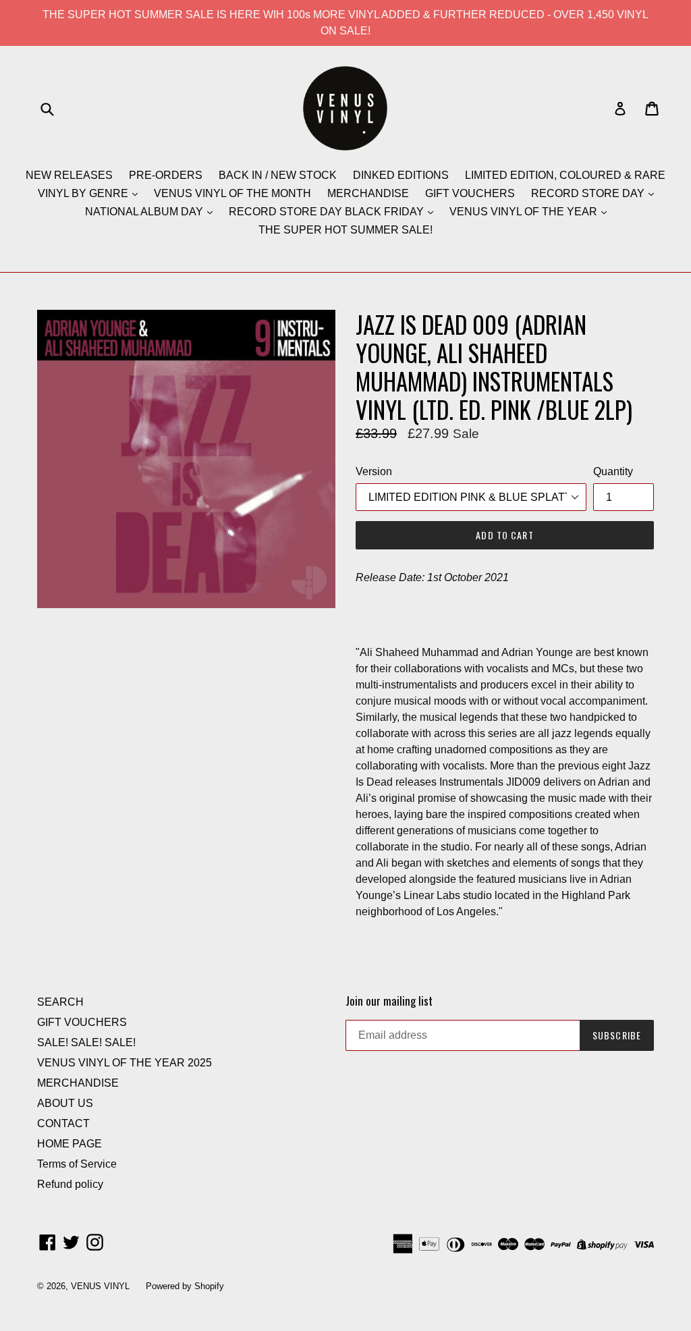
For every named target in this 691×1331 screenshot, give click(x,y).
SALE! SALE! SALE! (86, 1042)
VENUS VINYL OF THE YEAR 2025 (124, 1062)
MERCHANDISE (368, 193)
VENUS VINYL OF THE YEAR (524, 211)
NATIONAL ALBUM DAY (145, 211)
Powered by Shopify (185, 1286)
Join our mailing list (389, 1001)
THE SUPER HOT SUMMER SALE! (345, 230)
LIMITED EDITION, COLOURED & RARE (565, 175)
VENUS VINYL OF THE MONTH (232, 193)
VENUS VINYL (100, 1286)
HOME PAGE (69, 1143)
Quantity (613, 471)
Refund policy (70, 1184)
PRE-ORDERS (165, 175)
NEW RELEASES (69, 175)
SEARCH (60, 1002)
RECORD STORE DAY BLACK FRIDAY (327, 211)
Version (374, 471)
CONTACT (63, 1123)
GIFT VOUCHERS (470, 193)
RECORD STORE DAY (589, 193)
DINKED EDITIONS (401, 175)
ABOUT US (65, 1103)
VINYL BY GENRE (84, 193)
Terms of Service (77, 1164)
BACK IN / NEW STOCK (278, 175)
